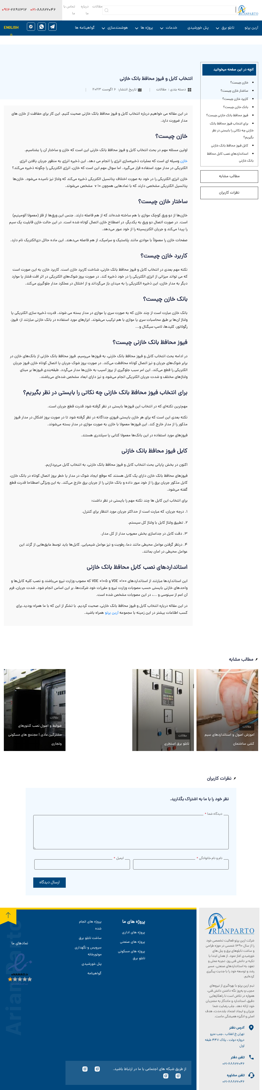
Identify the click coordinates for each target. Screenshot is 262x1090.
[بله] (31, 27)
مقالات (97, 6)
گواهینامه (95, 973)
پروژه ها (147, 28)
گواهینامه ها (85, 28)
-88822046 (43, 10)
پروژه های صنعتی (132, 942)
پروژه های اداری (133, 932)
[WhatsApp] (42, 27)
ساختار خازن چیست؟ (234, 91)
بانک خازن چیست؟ (235, 107)
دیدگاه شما (213, 814)
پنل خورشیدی (198, 28)
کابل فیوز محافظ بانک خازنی (229, 145)
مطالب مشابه (229, 176)
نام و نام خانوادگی (209, 858)
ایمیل (119, 858)
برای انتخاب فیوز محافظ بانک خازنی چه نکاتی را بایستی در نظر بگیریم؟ (232, 130)
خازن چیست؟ (239, 82)
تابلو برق (228, 28)
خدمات (171, 28)
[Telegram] (52, 27)
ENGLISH (11, 28)
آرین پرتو (251, 28)
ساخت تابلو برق (90, 938)
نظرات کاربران (229, 193)
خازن (184, 161)
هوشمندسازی (117, 28)
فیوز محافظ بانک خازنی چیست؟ (227, 115)
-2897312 (14, 10)
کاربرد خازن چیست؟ (235, 99)
